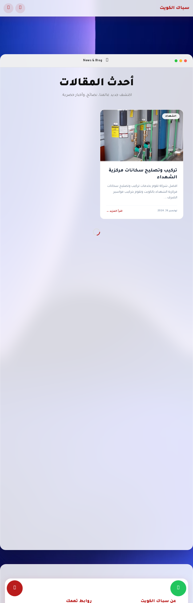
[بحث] (20, 8)
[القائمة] (8, 8)
